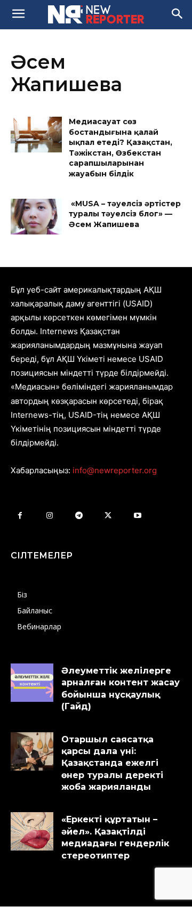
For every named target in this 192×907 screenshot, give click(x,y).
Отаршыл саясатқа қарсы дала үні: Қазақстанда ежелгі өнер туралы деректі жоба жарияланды (112, 763)
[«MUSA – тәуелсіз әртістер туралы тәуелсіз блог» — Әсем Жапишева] (36, 216)
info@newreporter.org (115, 470)
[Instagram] (49, 515)
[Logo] (96, 14)
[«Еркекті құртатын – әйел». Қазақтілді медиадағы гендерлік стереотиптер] (32, 831)
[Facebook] (20, 515)
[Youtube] (137, 515)
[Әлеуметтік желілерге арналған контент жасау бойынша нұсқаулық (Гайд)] (32, 682)
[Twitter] (108, 515)
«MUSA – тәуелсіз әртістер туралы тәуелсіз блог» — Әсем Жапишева (125, 214)
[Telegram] (78, 515)
